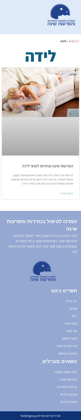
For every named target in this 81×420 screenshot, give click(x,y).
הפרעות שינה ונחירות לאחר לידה (47, 166)
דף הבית (74, 41)
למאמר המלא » (66, 193)
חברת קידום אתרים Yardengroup (40, 416)
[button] (22, 17)
